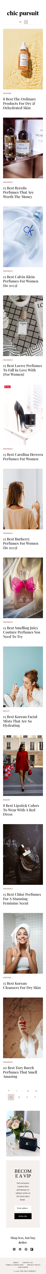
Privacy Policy (34, 1265)
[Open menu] (20, 22)
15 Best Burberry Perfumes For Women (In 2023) (20, 543)
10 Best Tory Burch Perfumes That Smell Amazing (20, 1072)
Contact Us (28, 1262)
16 (19, 1097)
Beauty (6, 711)
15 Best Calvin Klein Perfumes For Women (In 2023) (20, 281)
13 (28, 1090)
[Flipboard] (31, 1249)
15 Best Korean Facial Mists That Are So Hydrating (20, 721)
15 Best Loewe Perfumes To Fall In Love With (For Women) (22, 370)
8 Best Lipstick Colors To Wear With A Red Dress (21, 809)
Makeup (6, 800)
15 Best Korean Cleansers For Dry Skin (22, 985)
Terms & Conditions (15, 1265)
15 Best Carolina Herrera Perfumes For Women (23, 456)
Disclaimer (23, 1267)
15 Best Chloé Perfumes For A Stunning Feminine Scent (22, 898)
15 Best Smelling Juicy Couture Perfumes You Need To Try (21, 632)
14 (36, 1090)
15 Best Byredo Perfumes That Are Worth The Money (18, 192)
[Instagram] (14, 1249)
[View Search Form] (26, 22)
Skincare (7, 93)
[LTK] (25, 1249)
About (16, 1262)
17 (27, 1097)
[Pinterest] (20, 1249)
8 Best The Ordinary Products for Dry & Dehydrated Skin (19, 103)
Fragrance (8, 182)
